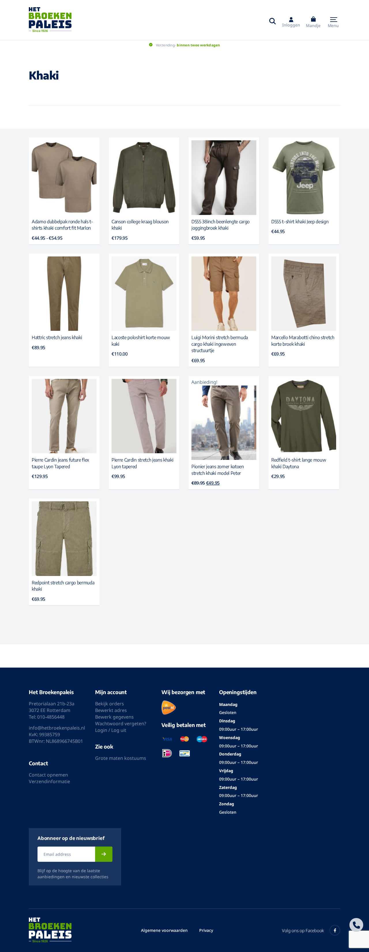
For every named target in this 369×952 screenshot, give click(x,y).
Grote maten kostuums (120, 758)
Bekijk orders (109, 703)
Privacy (206, 930)
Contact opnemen (48, 775)
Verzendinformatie (49, 781)
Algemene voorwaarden (164, 930)
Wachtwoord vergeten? (120, 723)
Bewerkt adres (111, 710)
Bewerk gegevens (114, 717)
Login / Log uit (110, 730)
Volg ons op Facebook (303, 930)
